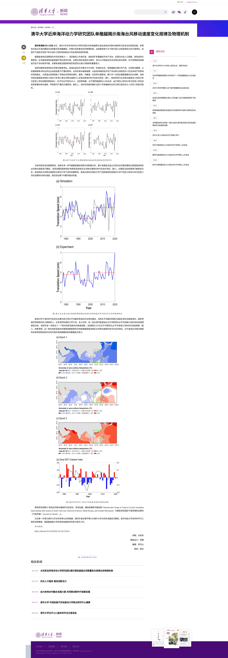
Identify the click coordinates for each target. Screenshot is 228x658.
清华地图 (64, 646)
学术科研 (47, 27)
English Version (192, 2)
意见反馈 (75, 646)
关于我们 (39, 646)
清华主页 (180, 2)
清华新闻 (40, 27)
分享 (23, 63)
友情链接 (51, 646)
